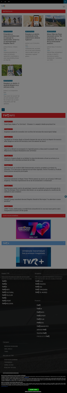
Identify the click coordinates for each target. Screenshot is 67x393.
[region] (33, 383)
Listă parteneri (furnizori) (4, 386)
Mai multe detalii (27, 377)
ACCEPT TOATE (33, 389)
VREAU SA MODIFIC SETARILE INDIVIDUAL (33, 391)
